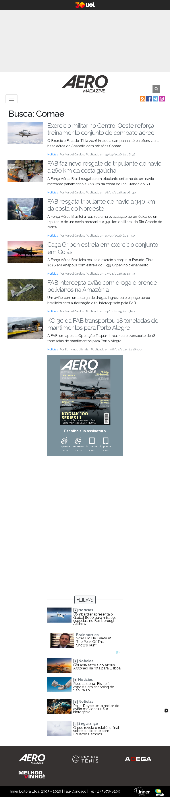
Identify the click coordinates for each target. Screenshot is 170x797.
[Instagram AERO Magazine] (161, 98)
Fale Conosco (75, 791)
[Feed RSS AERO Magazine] (142, 98)
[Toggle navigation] (11, 98)
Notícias (52, 154)
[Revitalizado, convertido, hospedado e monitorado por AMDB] (159, 792)
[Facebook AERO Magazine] (148, 98)
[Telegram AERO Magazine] (155, 98)
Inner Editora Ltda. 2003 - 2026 (35, 791)
